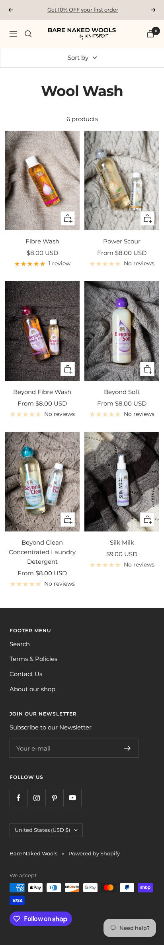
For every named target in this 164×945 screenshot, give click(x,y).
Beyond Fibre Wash (42, 392)
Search (20, 644)
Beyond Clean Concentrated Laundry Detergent (42, 552)
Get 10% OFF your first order (82, 9)
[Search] (28, 33)
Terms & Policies (33, 659)
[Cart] (150, 33)
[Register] (127, 748)
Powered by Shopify (94, 853)
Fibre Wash (42, 241)
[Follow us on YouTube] (72, 798)
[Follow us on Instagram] (36, 798)
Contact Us (26, 674)
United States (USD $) (42, 830)
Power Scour (122, 241)
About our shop (32, 689)
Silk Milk (122, 542)
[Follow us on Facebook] (18, 798)
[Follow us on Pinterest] (54, 798)
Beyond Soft (122, 392)
